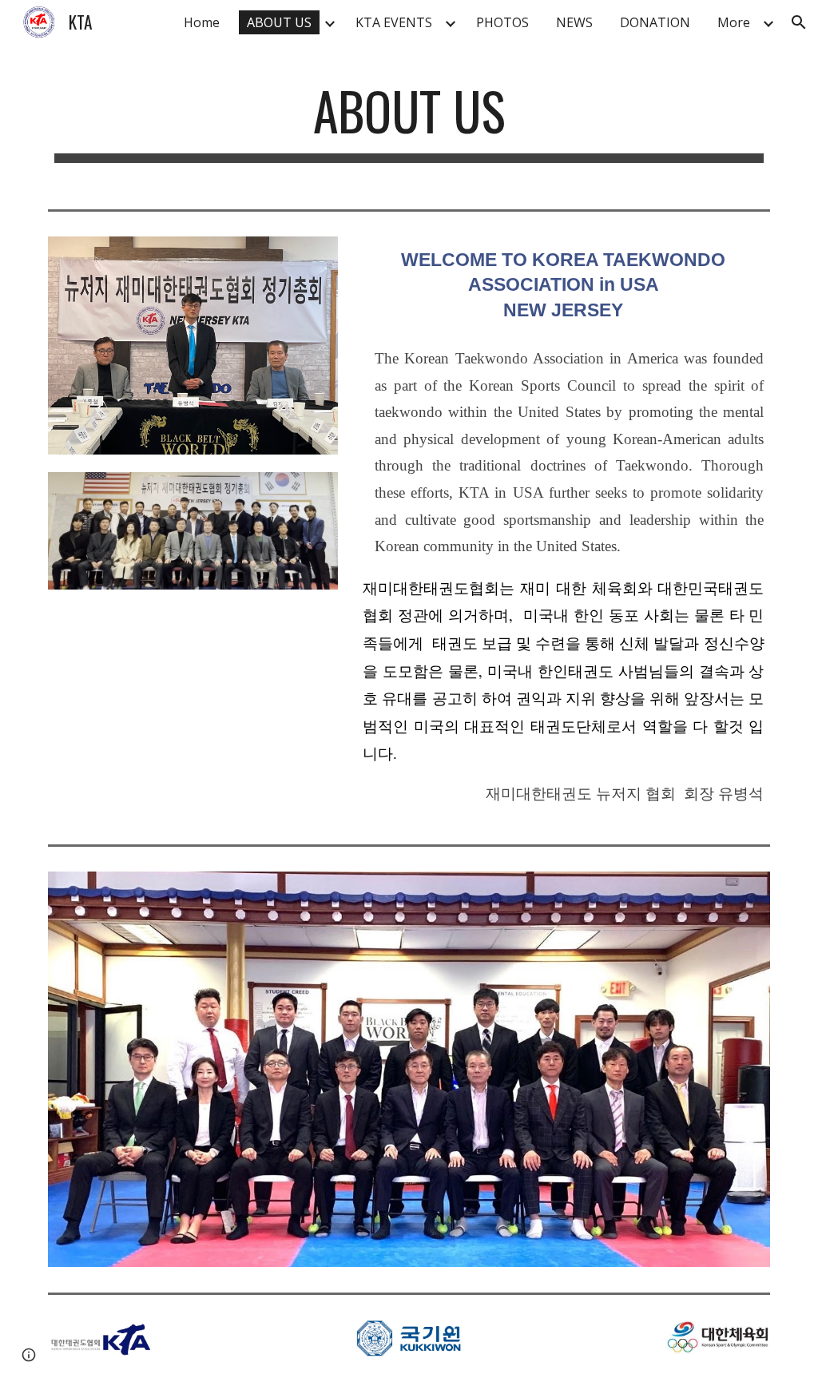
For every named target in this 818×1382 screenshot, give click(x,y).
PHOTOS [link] (502, 22)
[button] (799, 22)
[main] (409, 125)
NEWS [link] (574, 22)
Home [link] (202, 22)
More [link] (733, 22)
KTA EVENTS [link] (393, 22)
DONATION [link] (655, 22)
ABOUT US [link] (279, 22)
